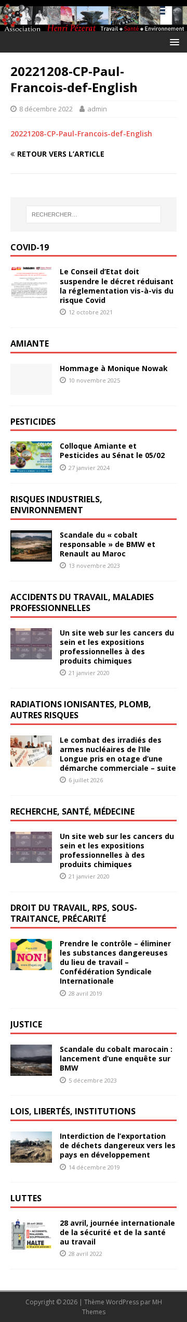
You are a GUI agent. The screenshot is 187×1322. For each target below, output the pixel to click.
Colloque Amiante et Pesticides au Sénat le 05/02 (112, 450)
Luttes (26, 1198)
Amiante (29, 343)
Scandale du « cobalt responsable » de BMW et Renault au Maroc (107, 544)
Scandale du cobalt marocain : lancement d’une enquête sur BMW (116, 1058)
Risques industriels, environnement (56, 504)
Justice (26, 1024)
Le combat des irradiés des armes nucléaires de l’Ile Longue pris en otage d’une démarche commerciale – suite (118, 754)
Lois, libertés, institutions (73, 1111)
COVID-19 (29, 247)
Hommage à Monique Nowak (114, 368)
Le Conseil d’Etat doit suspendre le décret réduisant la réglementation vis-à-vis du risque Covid (116, 285)
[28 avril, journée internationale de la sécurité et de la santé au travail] (31, 1244)
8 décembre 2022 (46, 108)
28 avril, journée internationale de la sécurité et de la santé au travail (117, 1232)
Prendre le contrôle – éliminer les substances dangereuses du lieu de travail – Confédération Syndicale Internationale (115, 962)
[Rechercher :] (93, 214)
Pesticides (33, 421)
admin (97, 108)
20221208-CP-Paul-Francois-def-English (81, 133)
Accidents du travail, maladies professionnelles (82, 602)
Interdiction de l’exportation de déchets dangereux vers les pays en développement (118, 1145)
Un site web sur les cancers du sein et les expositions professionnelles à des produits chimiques (117, 647)
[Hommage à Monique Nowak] (31, 388)
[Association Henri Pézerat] (93, 25)
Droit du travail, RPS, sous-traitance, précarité (73, 913)
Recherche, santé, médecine (72, 811)
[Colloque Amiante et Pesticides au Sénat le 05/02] (31, 467)
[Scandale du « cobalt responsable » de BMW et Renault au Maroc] (31, 556)
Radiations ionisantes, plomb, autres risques (80, 709)
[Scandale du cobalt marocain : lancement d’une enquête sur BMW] (31, 1070)
